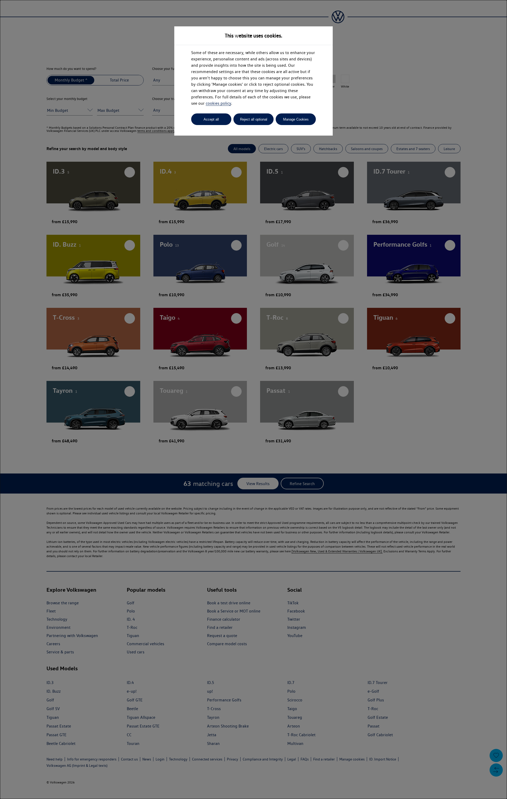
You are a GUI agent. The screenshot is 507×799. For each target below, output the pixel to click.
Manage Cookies (296, 119)
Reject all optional (253, 119)
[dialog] (253, 399)
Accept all (211, 119)
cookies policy (218, 103)
